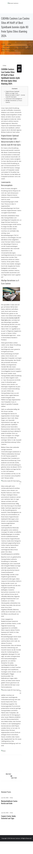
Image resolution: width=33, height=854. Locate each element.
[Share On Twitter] (20, 758)
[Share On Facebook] (20, 760)
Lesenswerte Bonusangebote (14, 98)
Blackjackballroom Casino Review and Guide (9, 802)
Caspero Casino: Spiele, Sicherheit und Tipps (8, 817)
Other (4, 65)
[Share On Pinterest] (20, 765)
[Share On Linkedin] (20, 763)
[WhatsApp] (11, 749)
